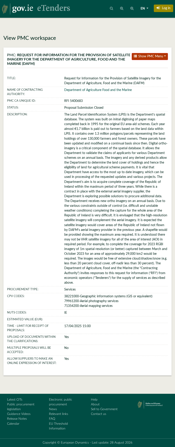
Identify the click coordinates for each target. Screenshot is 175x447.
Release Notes (17, 418)
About (95, 404)
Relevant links (58, 414)
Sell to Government (104, 409)
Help (94, 399)
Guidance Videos (19, 414)
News (53, 409)
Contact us (98, 414)
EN (143, 8)
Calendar (13, 423)
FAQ (52, 418)
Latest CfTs (14, 399)
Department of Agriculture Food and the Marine (98, 90)
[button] (163, 8)
